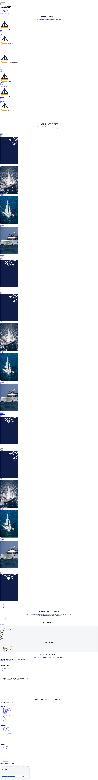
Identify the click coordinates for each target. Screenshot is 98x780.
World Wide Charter (6, 734)
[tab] (50, 617)
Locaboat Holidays (6, 746)
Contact (6, 13)
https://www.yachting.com (5, 660)
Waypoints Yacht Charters (7, 754)
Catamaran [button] (2, 624)
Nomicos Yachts (6, 756)
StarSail (4, 738)
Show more (2, 135)
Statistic (1, 13)
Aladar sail (5, 728)
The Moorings (5, 712)
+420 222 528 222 (7, 668)
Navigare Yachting (6, 749)
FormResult (3, 3)
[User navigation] (0, 4)
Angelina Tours (5, 748)
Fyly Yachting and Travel (7, 715)
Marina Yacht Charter (6, 730)
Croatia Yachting (6, 719)
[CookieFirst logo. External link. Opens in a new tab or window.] (2, 768)
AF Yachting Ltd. (6, 721)
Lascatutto (4, 732)
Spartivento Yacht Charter (7, 727)
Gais (3, 735)
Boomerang (5, 739)
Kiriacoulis (5, 711)
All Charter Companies (7, 10)
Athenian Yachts (6, 718)
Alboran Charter (6, 753)
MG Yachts (5, 750)
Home (4, 9)
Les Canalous (5, 752)
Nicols (4, 716)
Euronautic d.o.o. (6, 751)
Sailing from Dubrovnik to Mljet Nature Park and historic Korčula (14, 765)
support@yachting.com (8, 670)
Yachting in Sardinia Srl (7, 733)
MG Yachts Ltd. (5, 713)
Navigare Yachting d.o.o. (7, 710)
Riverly (4, 747)
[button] (4, 1)
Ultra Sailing (5, 759)
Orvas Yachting (5, 761)
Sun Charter (5, 717)
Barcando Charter (6, 736)
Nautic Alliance (5, 737)
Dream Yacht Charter (6, 708)
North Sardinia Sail (6, 722)
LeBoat (4, 731)
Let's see (1, 259)
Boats (4, 13)
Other (9, 13)
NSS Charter (5, 729)
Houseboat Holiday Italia (7, 740)
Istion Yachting (5, 709)
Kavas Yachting (5, 755)
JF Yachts (4, 720)
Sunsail (4, 714)
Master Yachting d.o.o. (7, 760)
